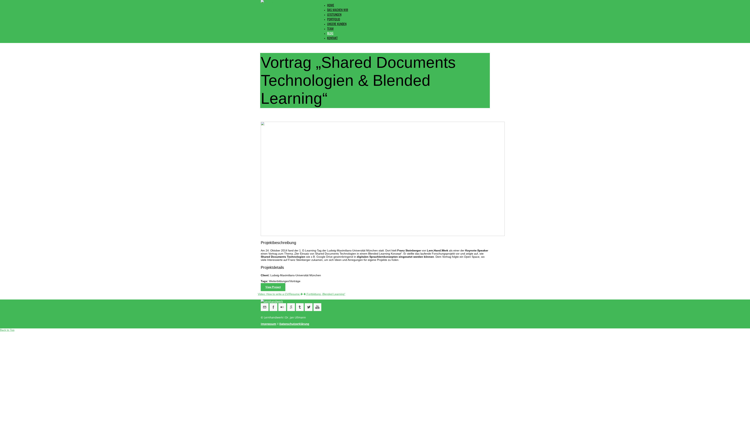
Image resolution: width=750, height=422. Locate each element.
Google (291, 307)
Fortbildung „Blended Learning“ (325, 294)
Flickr (282, 307)
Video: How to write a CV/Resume (279, 294)
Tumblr (300, 307)
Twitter (308, 307)
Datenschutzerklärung (294, 324)
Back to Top (7, 330)
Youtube (317, 307)
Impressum (268, 324)
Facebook (273, 307)
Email (265, 307)
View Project (273, 287)
